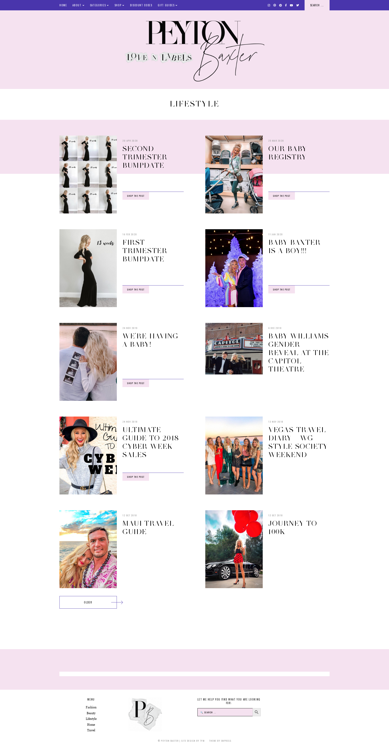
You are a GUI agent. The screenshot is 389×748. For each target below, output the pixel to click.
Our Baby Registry (287, 152)
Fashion (91, 707)
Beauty (91, 713)
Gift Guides (166, 5)
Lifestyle (91, 719)
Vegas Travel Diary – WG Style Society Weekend (298, 442)
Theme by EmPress (220, 740)
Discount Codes (141, 5)
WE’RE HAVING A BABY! (150, 340)
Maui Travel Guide (148, 527)
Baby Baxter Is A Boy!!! (294, 246)
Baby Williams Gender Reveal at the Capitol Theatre (298, 352)
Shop (118, 5)
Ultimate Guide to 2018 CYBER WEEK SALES (150, 442)
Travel (91, 730)
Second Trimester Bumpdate (144, 157)
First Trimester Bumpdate (144, 250)
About (76, 5)
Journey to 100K (292, 527)
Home (63, 5)
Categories (98, 5)
